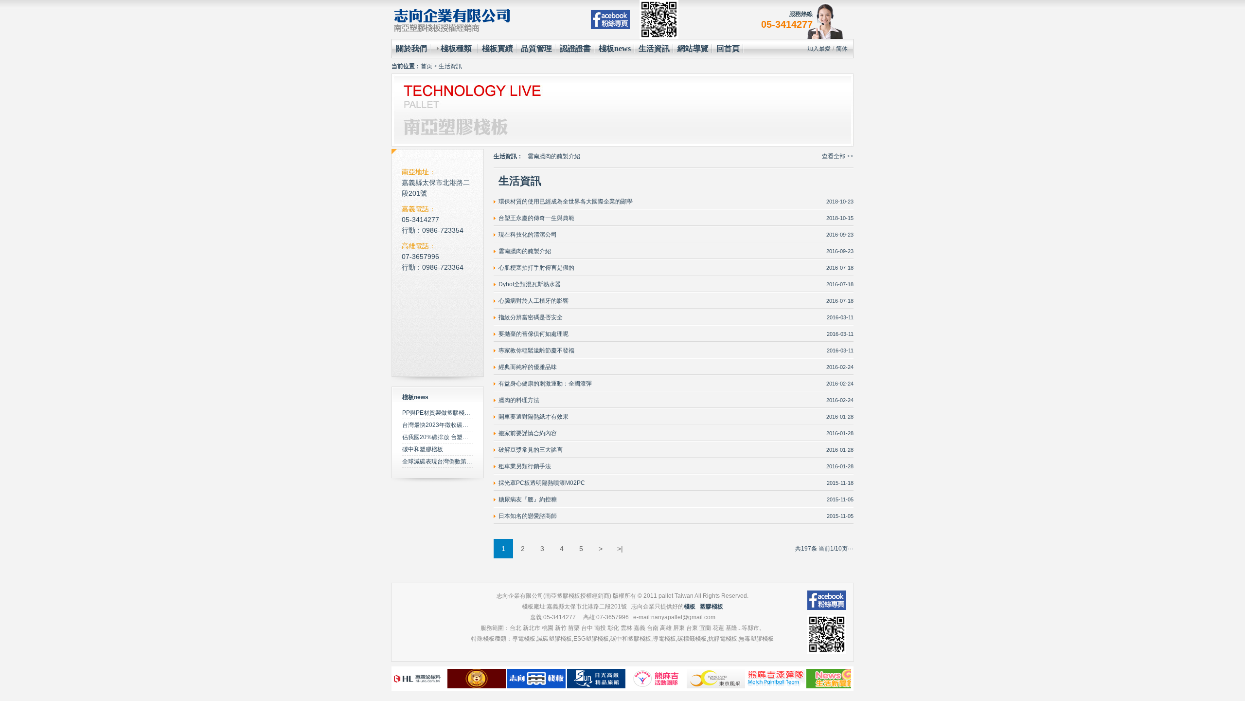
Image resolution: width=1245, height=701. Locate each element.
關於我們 (411, 48)
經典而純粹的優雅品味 (527, 367)
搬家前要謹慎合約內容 (527, 433)
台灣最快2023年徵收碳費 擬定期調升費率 (456, 425)
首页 (426, 66)
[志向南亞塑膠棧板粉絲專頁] (610, 19)
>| (620, 549)
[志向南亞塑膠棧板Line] (659, 19)
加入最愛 (819, 48)
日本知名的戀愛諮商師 (527, 516)
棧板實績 (497, 48)
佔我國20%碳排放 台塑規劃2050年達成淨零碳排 (465, 437)
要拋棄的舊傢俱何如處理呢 (533, 334)
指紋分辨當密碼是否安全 (530, 317)
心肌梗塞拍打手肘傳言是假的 (566, 156)
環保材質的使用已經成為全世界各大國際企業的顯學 (565, 201)
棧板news (615, 48)
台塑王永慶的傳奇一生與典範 (536, 218)
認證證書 (575, 48)
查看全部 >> (838, 156)
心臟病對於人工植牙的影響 (533, 300)
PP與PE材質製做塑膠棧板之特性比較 (450, 412)
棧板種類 (456, 48)
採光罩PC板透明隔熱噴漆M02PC (541, 483)
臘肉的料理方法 (518, 400)
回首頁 (728, 48)
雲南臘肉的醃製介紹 (524, 251)
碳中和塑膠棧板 (422, 449)
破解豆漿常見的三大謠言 (530, 449)
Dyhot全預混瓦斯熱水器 (529, 284)
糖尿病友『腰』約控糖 (527, 499)
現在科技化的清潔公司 (527, 234)
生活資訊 (654, 48)
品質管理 (536, 48)
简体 (842, 48)
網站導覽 (693, 48)
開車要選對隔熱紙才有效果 (533, 416)
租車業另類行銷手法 (524, 466)
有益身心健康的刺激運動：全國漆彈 (545, 383)
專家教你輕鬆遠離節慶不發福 (536, 350)
